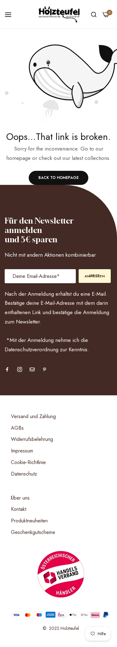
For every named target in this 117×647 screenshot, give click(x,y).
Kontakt (18, 509)
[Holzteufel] (58, 14)
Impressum (22, 450)
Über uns (20, 497)
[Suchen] (93, 14)
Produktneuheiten (29, 520)
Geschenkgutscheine (33, 532)
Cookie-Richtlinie (28, 462)
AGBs (17, 428)
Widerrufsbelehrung (32, 439)
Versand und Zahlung (33, 416)
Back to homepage (58, 177)
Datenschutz (24, 473)
